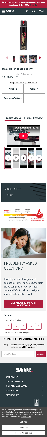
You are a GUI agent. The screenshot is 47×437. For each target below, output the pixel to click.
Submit (40, 354)
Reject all (24, 427)
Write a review (26, 74)
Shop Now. (34, 5)
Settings (23, 422)
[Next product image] (40, 57)
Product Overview (33, 117)
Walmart (34, 89)
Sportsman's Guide (13, 98)
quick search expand (27, 11)
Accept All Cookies (23, 433)
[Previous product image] (7, 57)
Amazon (13, 89)
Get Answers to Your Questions (23, 304)
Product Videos (13, 117)
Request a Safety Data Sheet (23, 82)
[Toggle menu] (3, 11)
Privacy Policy (26, 417)
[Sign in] (33, 11)
